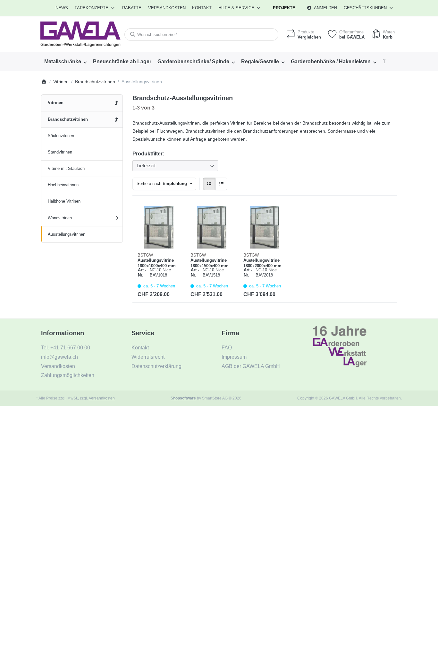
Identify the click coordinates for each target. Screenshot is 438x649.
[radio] (209, 184)
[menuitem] (62, 8)
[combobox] (201, 34)
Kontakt (202, 7)
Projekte (284, 7)
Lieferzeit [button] (146, 165)
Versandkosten (102, 398)
